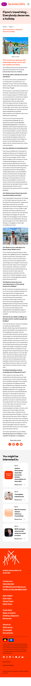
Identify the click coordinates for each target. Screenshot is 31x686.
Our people (7, 630)
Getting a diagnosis (11, 616)
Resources (7, 618)
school (16, 120)
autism (13, 254)
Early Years (7, 598)
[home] (16, 4)
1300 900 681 (8, 584)
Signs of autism (9, 613)
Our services (8, 633)
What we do (8, 627)
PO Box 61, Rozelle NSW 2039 (15, 589)
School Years (8, 601)
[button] (28, 4)
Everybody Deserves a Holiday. (12, 72)
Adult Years (7, 604)
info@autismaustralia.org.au (14, 587)
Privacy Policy (6, 662)
